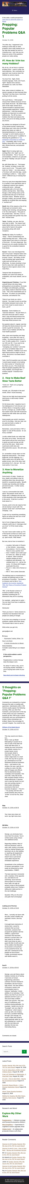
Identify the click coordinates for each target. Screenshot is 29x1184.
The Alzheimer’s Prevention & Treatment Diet (13, 139)
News (6, 636)
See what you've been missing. (14, 675)
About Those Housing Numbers (12, 1091)
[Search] (24, 1052)
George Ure (6, 1144)
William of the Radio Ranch (11, 727)
